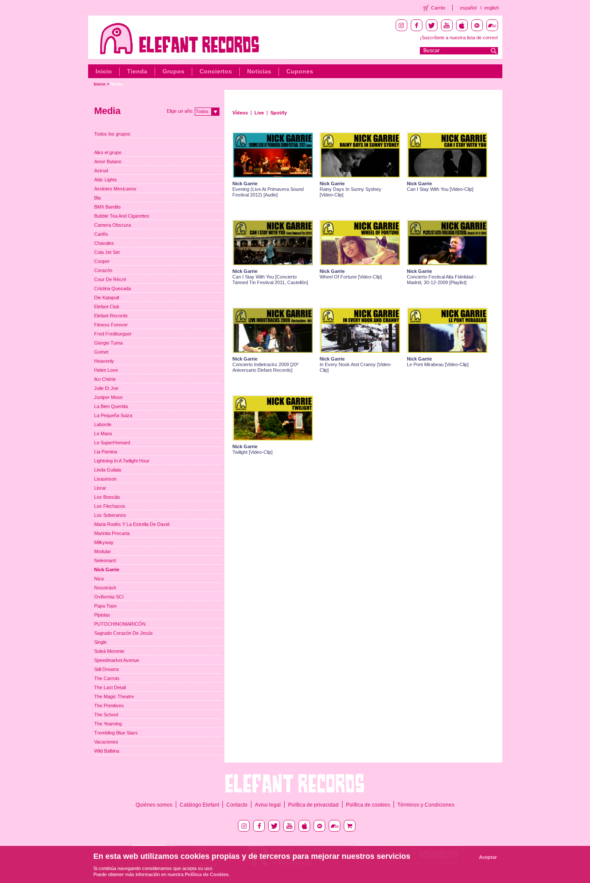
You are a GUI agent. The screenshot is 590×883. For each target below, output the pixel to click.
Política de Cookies (206, 874)
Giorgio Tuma (108, 342)
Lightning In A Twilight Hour (121, 460)
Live (259, 112)
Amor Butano (107, 161)
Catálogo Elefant (199, 805)
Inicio (103, 71)
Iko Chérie (105, 379)
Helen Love (106, 370)
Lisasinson (105, 478)
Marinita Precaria (112, 533)
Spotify (278, 112)
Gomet (101, 351)
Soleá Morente (109, 651)
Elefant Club (106, 306)
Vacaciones (106, 741)
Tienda (137, 71)
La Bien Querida (111, 406)
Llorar (100, 488)
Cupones (299, 71)
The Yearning (108, 723)
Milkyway (104, 542)
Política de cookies (368, 805)
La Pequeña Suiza (113, 415)
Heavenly (104, 361)
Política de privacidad (313, 805)
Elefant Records (111, 315)
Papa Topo (105, 605)
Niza (99, 578)
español (468, 7)
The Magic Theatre (114, 696)
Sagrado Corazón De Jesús (123, 633)
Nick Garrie (106, 569)
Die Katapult (106, 297)
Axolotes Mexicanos (115, 188)
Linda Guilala (107, 469)
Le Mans (103, 433)
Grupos (173, 71)
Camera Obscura (112, 225)
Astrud (101, 170)
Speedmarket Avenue (116, 660)
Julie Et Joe (106, 388)
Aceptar (488, 857)
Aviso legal (268, 805)
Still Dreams (106, 669)
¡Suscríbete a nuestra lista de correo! (459, 37)
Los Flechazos (109, 506)
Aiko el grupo (107, 152)
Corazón (103, 270)
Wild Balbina (106, 750)
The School (106, 714)
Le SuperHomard (112, 442)
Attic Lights (105, 179)
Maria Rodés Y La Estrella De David (131, 524)
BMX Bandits (107, 206)
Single (100, 642)
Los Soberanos (110, 515)
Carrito (438, 7)
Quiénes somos (154, 805)
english (491, 7)
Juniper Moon (108, 397)
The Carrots (107, 678)
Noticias (259, 71)
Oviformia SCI (109, 596)
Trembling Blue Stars (116, 732)
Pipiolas (102, 614)
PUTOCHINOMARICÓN (120, 624)
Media (117, 84)
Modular (102, 551)
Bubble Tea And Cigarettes (121, 215)
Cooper (102, 261)
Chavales (104, 243)
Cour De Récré (110, 279)
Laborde (102, 424)
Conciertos (216, 71)
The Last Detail (110, 687)
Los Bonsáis (107, 497)
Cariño (101, 234)
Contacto (236, 805)
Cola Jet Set (107, 252)
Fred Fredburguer (113, 333)
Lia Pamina (105, 451)
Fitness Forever (111, 324)
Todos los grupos (112, 133)
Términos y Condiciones (425, 805)
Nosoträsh (105, 587)
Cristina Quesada (112, 288)
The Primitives (109, 705)
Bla (97, 197)
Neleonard (105, 560)
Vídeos (240, 112)
